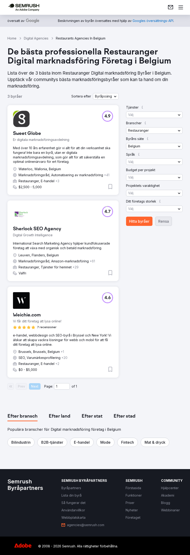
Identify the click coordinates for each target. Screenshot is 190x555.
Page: (48, 386)
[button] (106, 96)
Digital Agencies (36, 38)
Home (11, 38)
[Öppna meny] (180, 7)
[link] (170, 7)
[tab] (22, 416)
